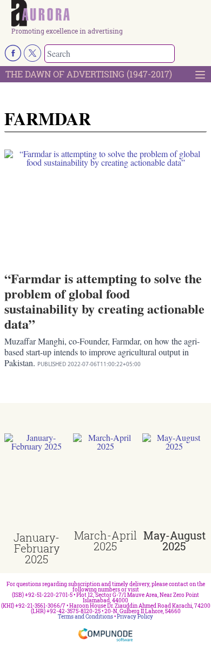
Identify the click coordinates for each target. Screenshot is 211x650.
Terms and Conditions (85, 616)
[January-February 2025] (36, 482)
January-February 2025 (37, 548)
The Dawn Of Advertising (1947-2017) (88, 74)
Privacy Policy (135, 616)
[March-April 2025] (105, 481)
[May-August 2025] (174, 481)
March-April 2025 (105, 540)
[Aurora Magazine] (109, 14)
